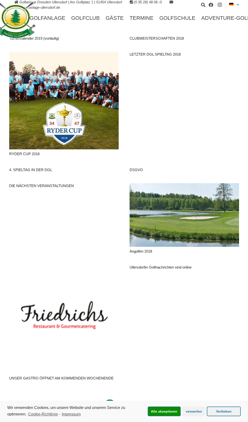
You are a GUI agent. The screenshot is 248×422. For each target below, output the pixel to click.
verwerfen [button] (194, 411)
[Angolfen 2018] (184, 215)
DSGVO (136, 170)
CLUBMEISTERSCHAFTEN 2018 (157, 38)
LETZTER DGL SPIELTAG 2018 (155, 54)
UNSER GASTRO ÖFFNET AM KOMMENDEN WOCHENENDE (61, 378)
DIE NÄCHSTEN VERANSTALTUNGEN (41, 186)
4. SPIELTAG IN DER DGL (30, 170)
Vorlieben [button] (224, 411)
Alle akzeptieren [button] (164, 411)
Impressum (71, 414)
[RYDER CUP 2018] (64, 101)
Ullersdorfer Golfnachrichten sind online (161, 267)
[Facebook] (211, 4)
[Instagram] (219, 4)
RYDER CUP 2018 (24, 154)
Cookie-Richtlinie (43, 414)
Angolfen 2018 (141, 251)
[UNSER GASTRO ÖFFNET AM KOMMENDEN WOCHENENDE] (64, 319)
